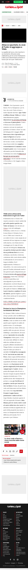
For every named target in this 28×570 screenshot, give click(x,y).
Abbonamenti (19, 530)
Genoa (5, 228)
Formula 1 (18, 514)
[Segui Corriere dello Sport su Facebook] (10, 560)
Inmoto (4, 533)
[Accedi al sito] (25, 2)
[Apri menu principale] (3, 2)
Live (8, 2)
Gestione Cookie (7, 549)
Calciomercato (6, 525)
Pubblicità (18, 535)
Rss (17, 536)
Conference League (7, 522)
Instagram (13, 563)
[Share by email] (13, 451)
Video (17, 545)
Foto (17, 546)
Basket (17, 517)
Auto (4, 530)
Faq (4, 555)
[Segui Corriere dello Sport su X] (14, 560)
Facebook (7, 563)
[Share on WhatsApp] (10, 451)
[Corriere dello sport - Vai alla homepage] (14, 7)
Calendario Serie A (19, 12)
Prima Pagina (19, 532)
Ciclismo (18, 525)
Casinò (17, 555)
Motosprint (5, 535)
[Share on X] (6, 451)
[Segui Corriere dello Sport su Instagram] (18, 560)
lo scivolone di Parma (19, 120)
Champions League (7, 519)
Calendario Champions (18, 550)
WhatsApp (20, 563)
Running (18, 520)
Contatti (5, 545)
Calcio (7, 25)
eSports (18, 523)
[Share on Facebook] (3, 451)
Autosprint (5, 532)
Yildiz (10, 67)
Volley (17, 522)
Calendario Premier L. (21, 553)
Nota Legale (6, 548)
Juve (19, 25)
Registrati (18, 539)
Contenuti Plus (6, 12)
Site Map (18, 538)
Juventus (7, 436)
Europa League (6, 520)
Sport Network (6, 538)
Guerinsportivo (6, 536)
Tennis (17, 519)
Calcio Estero (6, 523)
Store (17, 533)
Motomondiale (19, 516)
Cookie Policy (6, 551)
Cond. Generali (6, 554)
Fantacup (5, 539)
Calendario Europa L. (21, 552)
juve (6, 67)
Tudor (15, 67)
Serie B (4, 517)
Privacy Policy (6, 552)
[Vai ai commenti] (21, 451)
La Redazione (6, 546)
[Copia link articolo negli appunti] (17, 451)
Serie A (13, 25)
